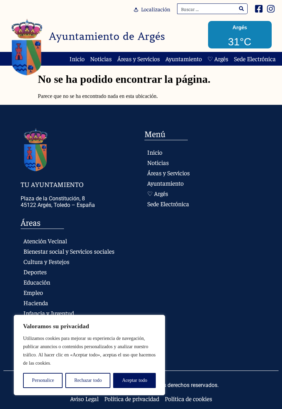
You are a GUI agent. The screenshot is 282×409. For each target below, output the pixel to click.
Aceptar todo (134, 380)
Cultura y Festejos (46, 261)
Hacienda (35, 303)
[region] (89, 355)
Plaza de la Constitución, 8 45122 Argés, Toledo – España (58, 201)
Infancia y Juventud (48, 313)
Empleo (33, 292)
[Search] (242, 8)
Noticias (101, 58)
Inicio (77, 58)
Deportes (35, 272)
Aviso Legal (84, 398)
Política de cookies (188, 398)
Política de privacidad (131, 398)
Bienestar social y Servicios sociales (69, 251)
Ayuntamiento (183, 58)
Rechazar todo (88, 380)
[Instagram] (271, 8)
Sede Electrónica (255, 58)
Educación (36, 282)
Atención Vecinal (45, 241)
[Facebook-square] (258, 8)
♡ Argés (217, 58)
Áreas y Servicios (138, 58)
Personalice (43, 380)
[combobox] (208, 8)
